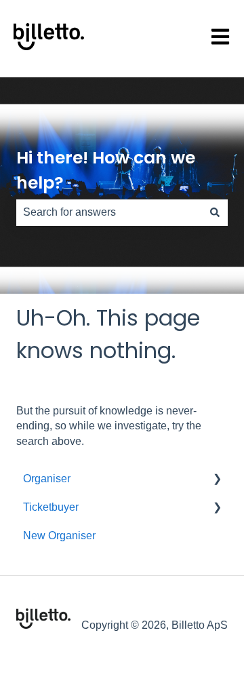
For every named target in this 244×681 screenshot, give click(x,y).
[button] (217, 480)
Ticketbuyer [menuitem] (51, 507)
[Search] (215, 212)
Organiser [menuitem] (46, 478)
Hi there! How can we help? (105, 170)
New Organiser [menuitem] (59, 535)
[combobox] (109, 212)
